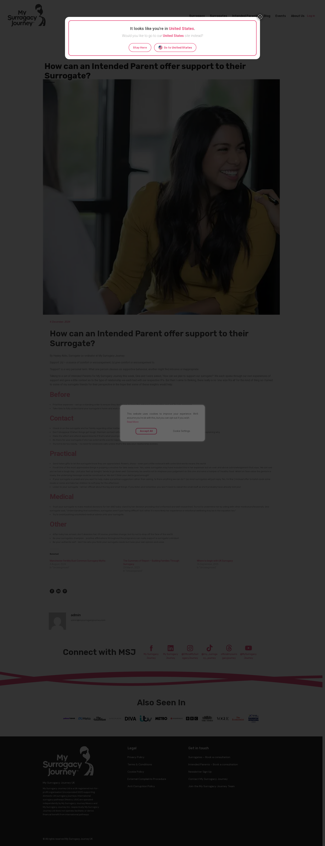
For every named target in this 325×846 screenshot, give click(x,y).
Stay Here (140, 47)
